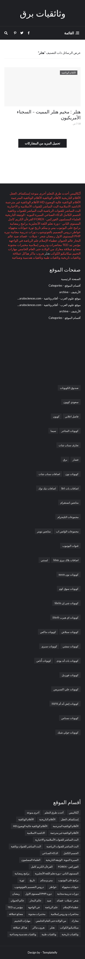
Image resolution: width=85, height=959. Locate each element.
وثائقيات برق (42, 13)
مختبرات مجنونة (18, 245)
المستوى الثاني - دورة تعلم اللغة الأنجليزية (54, 223)
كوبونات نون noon (68, 574)
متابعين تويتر (44, 531)
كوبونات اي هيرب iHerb (65, 617)
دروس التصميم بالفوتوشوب (54, 232)
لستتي (44, 560)
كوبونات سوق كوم (68, 588)
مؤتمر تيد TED (71, 245)
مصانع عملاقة (72, 249)
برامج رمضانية (19, 223)
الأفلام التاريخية (71, 198)
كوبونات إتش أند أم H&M (65, 703)
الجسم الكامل (72, 215)
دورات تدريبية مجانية (23, 232)
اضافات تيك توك (47, 488)
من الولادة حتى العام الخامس (35, 249)
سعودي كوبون (70, 402)
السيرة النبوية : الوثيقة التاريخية (24, 215)
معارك (58, 249)
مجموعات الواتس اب (67, 531)
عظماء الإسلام (48, 240)
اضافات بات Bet (69, 488)
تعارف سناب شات (68, 445)
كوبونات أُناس (43, 660)
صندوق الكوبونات (69, 388)
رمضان (50, 236)
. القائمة (70, 33)
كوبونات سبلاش (69, 632)
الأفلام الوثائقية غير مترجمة (22, 202)
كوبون (56, 416)
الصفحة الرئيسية (71, 279)
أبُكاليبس (75, 193)
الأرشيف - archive (70, 292)
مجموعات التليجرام (68, 517)
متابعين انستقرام (69, 502)
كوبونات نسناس (69, 718)
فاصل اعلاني (71, 416)
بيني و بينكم (48, 227)
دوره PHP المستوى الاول (38, 893)
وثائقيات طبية (51, 257)
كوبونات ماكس (48, 632)
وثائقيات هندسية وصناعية (27, 257)
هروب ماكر (36, 253)
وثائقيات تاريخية (70, 257)
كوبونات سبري (49, 646)
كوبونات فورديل (70, 675)
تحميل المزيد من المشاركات (42, 143)
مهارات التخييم (22, 920)
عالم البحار (35, 900)
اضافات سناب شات (49, 474)
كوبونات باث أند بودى (67, 660)
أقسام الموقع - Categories (65, 285)
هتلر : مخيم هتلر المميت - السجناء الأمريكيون (49, 114)
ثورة (31, 227)
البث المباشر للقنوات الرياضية (62, 210)
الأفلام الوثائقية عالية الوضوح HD (60, 202)
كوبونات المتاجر (69, 430)
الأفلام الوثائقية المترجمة (26, 198)
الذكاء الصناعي (53, 215)
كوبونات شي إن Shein (66, 603)
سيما (53, 430)
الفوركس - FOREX (46, 219)
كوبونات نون (71, 474)
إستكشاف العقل (20, 193)
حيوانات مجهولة (18, 227)
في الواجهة (16, 240)
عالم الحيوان (65, 240)
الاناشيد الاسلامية (70, 206)
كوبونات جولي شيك (68, 732)
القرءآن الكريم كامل (21, 219)
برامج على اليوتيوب (68, 227)
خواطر (76, 232)
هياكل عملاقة (21, 253)
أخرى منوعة (38, 193)
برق (65, 459)
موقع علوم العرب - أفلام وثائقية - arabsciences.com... (49, 298)
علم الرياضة (31, 240)
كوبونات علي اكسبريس (65, 689)
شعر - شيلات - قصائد (32, 236)
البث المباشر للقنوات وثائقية (25, 210)
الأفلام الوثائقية (51, 198)
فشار (75, 459)
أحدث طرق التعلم (57, 193)
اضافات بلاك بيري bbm (65, 560)
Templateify (49, 952)
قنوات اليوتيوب (70, 545)
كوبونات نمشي (70, 646)
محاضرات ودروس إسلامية (45, 245)
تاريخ (37, 227)
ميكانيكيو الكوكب (61, 253)
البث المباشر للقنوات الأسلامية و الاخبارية (33, 206)
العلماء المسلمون (69, 219)
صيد (16, 236)
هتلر (52, 927)
